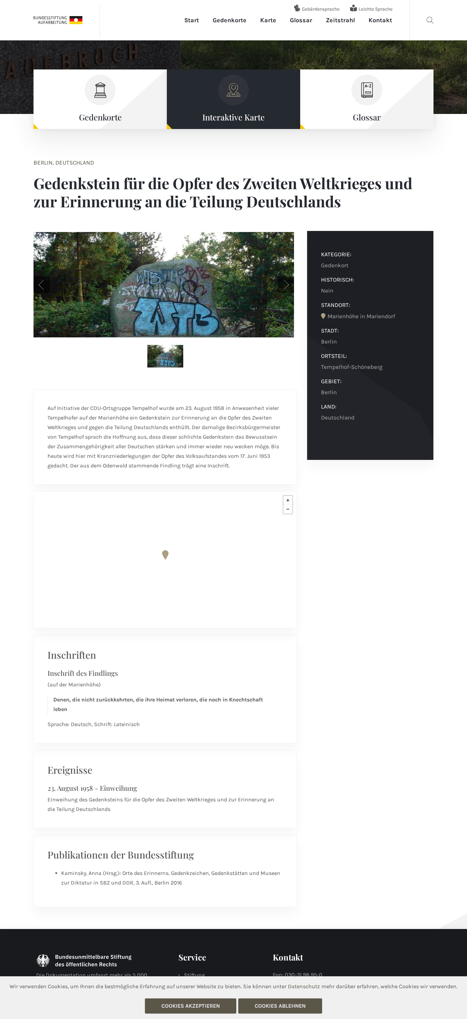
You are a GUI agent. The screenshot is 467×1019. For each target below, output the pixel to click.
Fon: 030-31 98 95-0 (297, 974)
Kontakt (380, 20)
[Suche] (430, 20)
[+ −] (165, 559)
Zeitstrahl (340, 20)
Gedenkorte (229, 20)
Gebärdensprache (320, 9)
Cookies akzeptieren (190, 1006)
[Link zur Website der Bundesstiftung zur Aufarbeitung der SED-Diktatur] (58, 19)
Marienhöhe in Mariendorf (361, 316)
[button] (42, 284)
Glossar (301, 20)
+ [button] (287, 500)
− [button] (287, 509)
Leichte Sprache (375, 9)
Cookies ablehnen (280, 1006)
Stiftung (194, 975)
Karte (268, 20)
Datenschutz (304, 986)
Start (191, 20)
